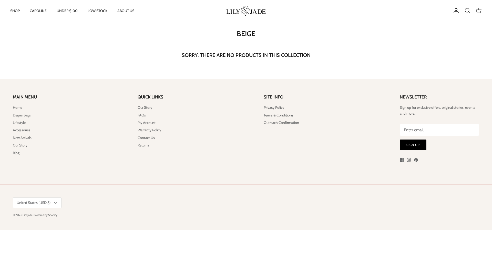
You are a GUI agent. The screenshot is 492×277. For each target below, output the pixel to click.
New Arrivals (22, 137)
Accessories (21, 130)
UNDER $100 (67, 10)
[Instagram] (409, 160)
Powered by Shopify (45, 215)
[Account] (455, 11)
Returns (143, 145)
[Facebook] (402, 160)
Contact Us (146, 137)
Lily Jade (28, 215)
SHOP (15, 10)
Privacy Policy (274, 107)
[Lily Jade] (245, 11)
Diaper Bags (22, 115)
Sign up (413, 145)
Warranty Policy (149, 130)
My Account (147, 122)
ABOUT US (125, 10)
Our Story (20, 145)
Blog (16, 153)
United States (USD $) (33, 202)
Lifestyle (19, 122)
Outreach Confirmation (281, 122)
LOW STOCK (97, 10)
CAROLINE (38, 10)
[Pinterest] (416, 160)
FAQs (142, 115)
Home (17, 107)
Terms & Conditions (278, 115)
